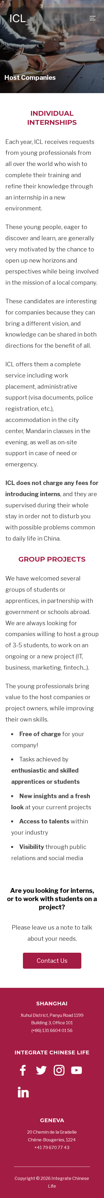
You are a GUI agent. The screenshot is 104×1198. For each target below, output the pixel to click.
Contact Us (52, 960)
